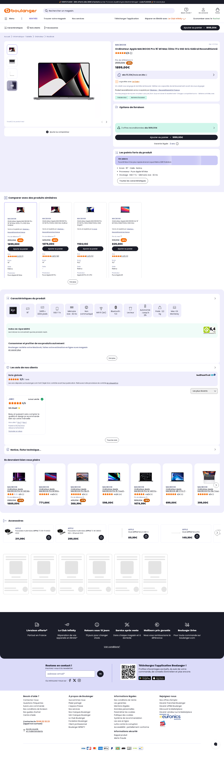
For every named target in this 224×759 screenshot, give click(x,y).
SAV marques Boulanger (80, 715)
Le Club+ (136, 81)
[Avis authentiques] (205, 375)
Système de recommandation (128, 718)
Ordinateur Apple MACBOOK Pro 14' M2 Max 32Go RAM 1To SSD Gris (18, 491)
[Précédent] (102, 122)
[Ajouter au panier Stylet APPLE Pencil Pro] (197, 536)
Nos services (74, 709)
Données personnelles (124, 709)
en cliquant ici (112, 383)
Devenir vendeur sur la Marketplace (176, 712)
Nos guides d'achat (32, 712)
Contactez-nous (31, 700)
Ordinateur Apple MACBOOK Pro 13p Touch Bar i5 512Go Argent (209, 491)
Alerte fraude (120, 738)
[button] (216, 485)
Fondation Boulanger (78, 721)
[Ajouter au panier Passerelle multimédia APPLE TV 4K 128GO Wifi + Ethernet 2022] (101, 537)
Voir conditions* (112, 646)
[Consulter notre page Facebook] (69, 681)
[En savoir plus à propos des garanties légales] (177, 143)
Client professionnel (78, 724)
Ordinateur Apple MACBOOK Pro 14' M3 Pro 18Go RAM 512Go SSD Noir (145, 491)
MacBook (50, 36)
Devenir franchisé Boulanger (172, 703)
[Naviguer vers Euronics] (180, 717)
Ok (100, 674)
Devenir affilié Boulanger (171, 706)
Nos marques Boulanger (79, 712)
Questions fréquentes (33, 703)
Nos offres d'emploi (168, 700)
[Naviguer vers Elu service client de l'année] (180, 724)
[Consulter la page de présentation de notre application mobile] (145, 678)
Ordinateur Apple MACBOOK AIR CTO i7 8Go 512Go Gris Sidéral (176, 491)
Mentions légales (121, 706)
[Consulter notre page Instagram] (79, 681)
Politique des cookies (123, 715)
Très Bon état (122, 98)
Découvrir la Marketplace (171, 709)
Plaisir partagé (75, 703)
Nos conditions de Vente (125, 700)
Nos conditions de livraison (35, 709)
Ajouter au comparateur (59, 132)
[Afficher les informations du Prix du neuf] (122, 237)
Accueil (7, 36)
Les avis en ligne (121, 721)
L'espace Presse (76, 706)
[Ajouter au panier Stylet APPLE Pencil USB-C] (146, 536)
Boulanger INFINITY (77, 727)
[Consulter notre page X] (74, 681)
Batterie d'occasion (138, 98)
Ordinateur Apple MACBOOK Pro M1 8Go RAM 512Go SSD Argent (49, 491)
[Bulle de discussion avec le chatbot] (215, 744)
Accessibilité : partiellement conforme (131, 727)
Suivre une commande (33, 706)
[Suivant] (106, 122)
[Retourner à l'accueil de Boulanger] (20, 11)
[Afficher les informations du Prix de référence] (132, 60)
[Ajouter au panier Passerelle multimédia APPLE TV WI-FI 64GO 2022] (48, 537)
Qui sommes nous (77, 700)
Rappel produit (120, 735)
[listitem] (12, 62)
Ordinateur (39, 36)
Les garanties (120, 703)
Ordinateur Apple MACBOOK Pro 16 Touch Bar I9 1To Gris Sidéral (113, 491)
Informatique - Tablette (22, 36)
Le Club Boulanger (77, 718)
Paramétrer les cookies (124, 712)
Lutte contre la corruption (126, 724)
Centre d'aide (29, 715)
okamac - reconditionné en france (165, 90)
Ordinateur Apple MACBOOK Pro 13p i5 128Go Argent (80, 491)
